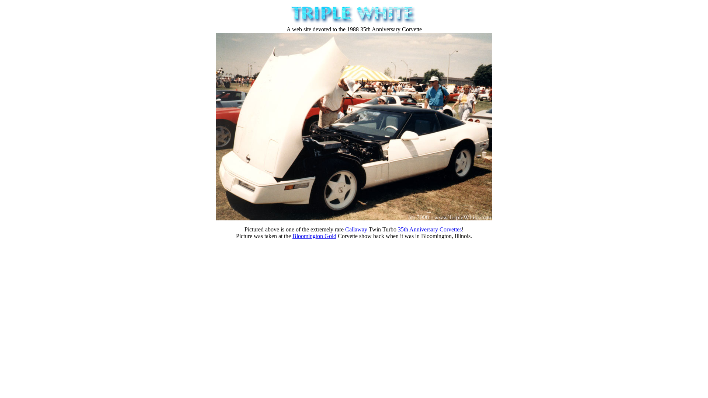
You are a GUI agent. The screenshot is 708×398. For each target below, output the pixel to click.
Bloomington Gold (314, 236)
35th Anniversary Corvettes (430, 229)
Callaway (356, 229)
